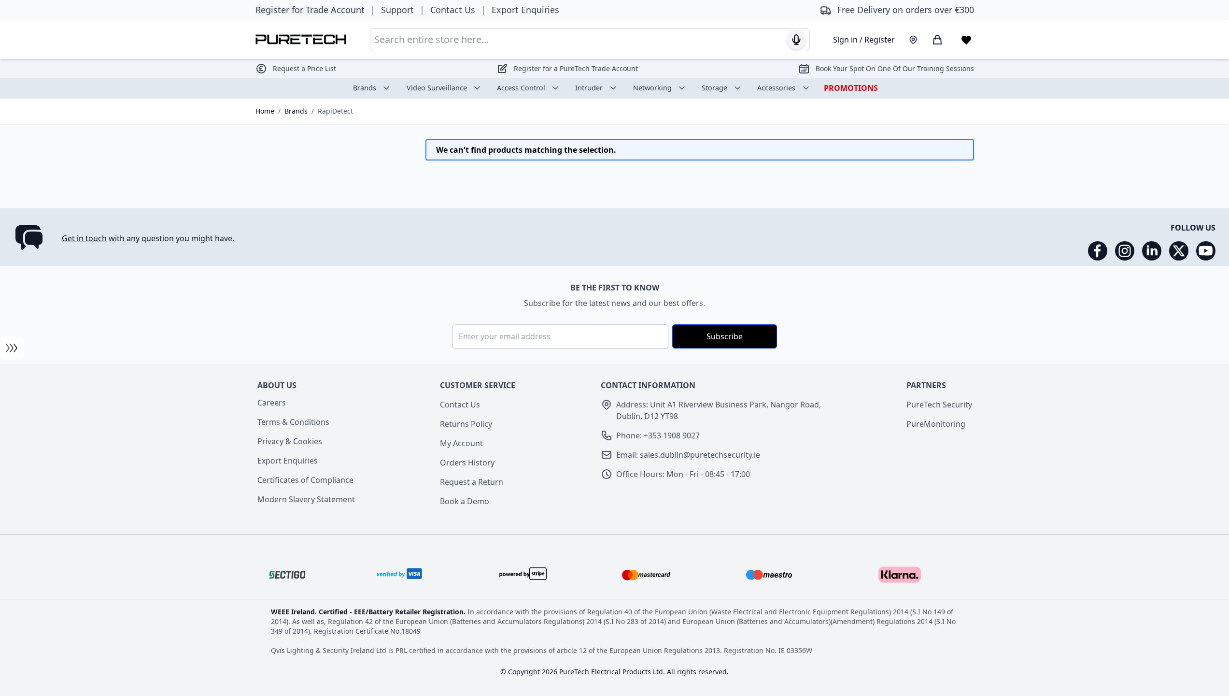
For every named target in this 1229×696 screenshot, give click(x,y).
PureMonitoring (935, 424)
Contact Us (460, 404)
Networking (652, 87)
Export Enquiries (287, 460)
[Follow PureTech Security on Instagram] (1124, 251)
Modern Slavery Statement (306, 499)
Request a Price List (304, 68)
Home (264, 111)
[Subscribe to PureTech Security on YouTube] (1205, 251)
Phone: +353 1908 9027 (658, 435)
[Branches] (913, 39)
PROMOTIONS (851, 88)
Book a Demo (464, 501)
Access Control (521, 87)
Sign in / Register (864, 39)
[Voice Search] (796, 39)
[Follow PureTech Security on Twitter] (1178, 251)
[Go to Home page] (301, 39)
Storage (714, 87)
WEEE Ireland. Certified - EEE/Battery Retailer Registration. (369, 611)
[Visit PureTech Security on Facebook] (1097, 251)
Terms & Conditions (293, 422)
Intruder (589, 87)
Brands (364, 87)
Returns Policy (466, 424)
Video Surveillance (437, 87)
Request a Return (471, 482)
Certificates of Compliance (305, 480)
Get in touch (84, 238)
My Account (461, 443)
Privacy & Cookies (289, 441)
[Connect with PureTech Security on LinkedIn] (1151, 251)
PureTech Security (939, 404)
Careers (271, 402)
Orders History (467, 462)
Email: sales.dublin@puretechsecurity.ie (688, 455)
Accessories (776, 87)
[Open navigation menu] (12, 348)
